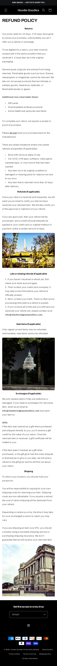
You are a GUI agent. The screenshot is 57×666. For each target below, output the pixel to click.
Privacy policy (14, 654)
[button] (6, 10)
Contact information (30, 658)
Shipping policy (45, 654)
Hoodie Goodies (17, 649)
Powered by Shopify (31, 649)
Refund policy (47, 649)
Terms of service (29, 654)
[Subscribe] (44, 614)
